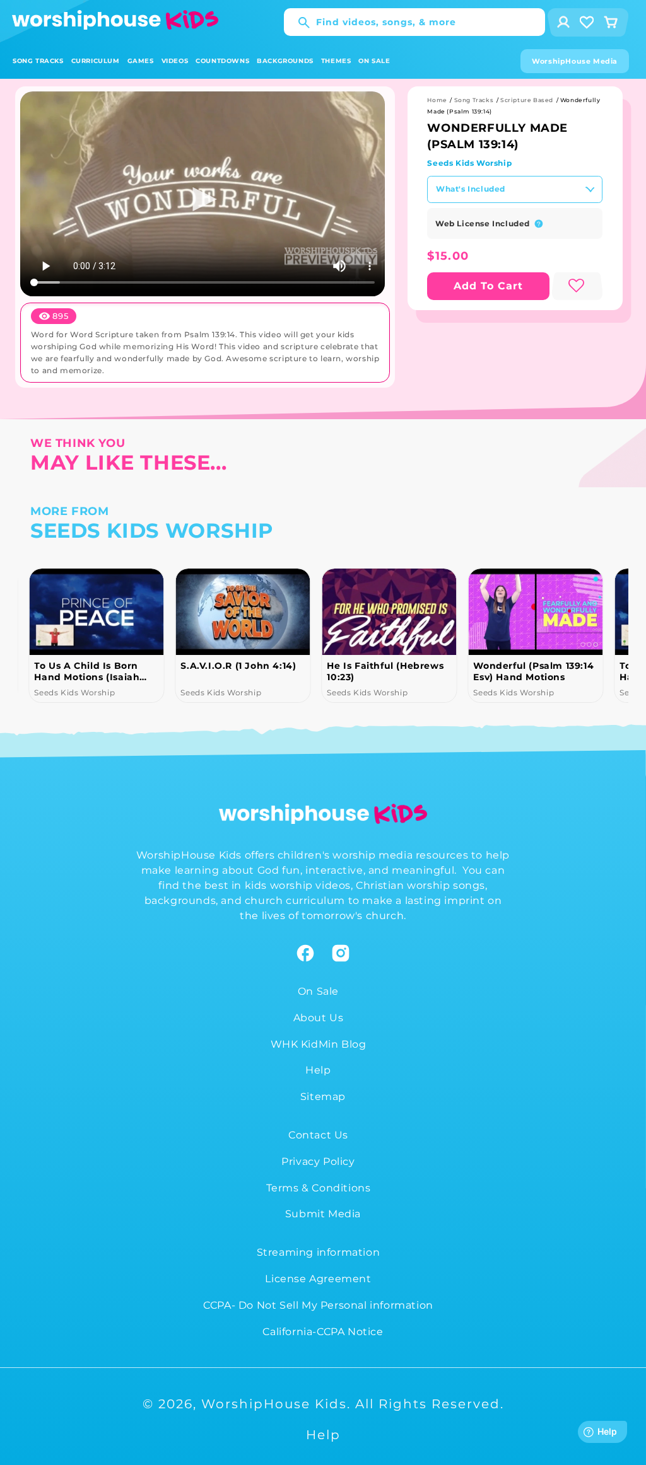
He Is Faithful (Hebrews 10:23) (385, 671)
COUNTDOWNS (222, 61)
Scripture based (526, 99)
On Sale (318, 991)
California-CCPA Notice (322, 1332)
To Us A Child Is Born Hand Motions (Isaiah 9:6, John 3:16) (86, 671)
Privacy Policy (318, 1161)
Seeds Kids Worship (469, 163)
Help (318, 1070)
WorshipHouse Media (575, 61)
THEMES (336, 61)
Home (437, 99)
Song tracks (474, 99)
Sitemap (323, 1097)
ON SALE (374, 61)
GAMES (140, 61)
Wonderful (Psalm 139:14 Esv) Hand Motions (533, 671)
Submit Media (323, 1214)
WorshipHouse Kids (274, 1403)
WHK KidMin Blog (319, 1044)
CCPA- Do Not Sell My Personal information (318, 1305)
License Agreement (318, 1279)
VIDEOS (175, 61)
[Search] (298, 23)
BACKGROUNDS (285, 61)
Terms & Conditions (318, 1188)
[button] (38, 61)
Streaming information (318, 1252)
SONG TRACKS (38, 61)
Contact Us (318, 1135)
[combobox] (414, 22)
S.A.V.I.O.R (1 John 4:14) (238, 665)
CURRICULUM (95, 61)
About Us (318, 1018)
